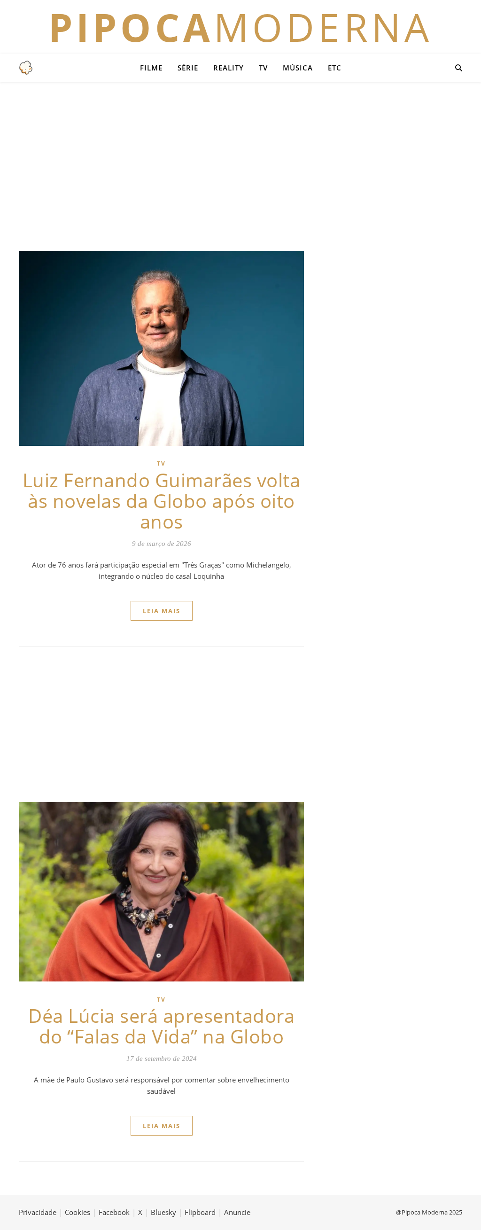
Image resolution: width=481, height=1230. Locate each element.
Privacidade (37, 1212)
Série (188, 67)
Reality (228, 67)
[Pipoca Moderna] (26, 68)
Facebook (114, 1212)
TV (263, 67)
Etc (334, 67)
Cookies (77, 1212)
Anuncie (237, 1212)
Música (298, 67)
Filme (151, 67)
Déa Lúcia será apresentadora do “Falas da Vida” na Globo (161, 1026)
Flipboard (200, 1212)
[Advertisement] (240, 166)
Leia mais (161, 611)
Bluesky (163, 1212)
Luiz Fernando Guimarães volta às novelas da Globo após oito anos (162, 500)
